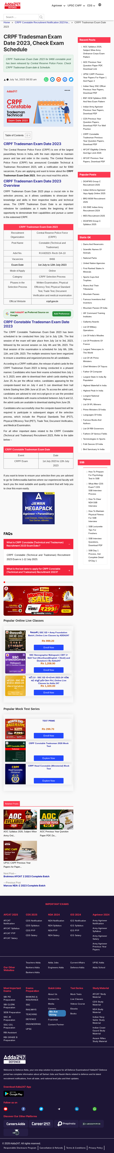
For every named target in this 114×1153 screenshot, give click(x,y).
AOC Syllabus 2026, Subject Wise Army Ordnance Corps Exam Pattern (94, 51)
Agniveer (57, 5)
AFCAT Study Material (99, 995)
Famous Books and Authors (92, 422)
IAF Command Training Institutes (94, 315)
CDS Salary (31, 935)
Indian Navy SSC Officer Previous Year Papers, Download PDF (94, 89)
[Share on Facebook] (65, 79)
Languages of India (92, 415)
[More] (100, 5)
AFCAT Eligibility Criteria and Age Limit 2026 (94, 151)
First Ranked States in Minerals (93, 270)
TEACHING (31, 1014)
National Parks (90, 258)
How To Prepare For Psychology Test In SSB (96, 475)
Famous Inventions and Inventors (94, 301)
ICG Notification (78, 920)
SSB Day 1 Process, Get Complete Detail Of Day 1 (95, 555)
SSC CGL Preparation (9, 1026)
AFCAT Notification (9, 922)
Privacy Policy (96, 1148)
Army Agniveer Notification (100, 922)
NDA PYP (52, 930)
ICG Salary (75, 935)
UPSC (29, 1029)
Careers (53, 1011)
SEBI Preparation (12, 1012)
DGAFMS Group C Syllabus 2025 (92, 223)
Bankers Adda (33, 967)
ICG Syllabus (76, 925)
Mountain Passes (91, 294)
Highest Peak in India (93, 390)
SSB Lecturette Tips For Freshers (95, 529)
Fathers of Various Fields (95, 434)
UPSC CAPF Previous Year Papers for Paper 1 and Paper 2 (95, 77)
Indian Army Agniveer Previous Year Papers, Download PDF (93, 110)
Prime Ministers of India (94, 409)
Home (7, 22)
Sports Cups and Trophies (91, 279)
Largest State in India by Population (94, 378)
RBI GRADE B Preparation (11, 1038)
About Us (52, 994)
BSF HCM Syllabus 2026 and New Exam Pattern (94, 100)
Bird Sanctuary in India (93, 449)
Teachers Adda (33, 962)
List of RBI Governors (93, 428)
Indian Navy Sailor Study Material (99, 1020)
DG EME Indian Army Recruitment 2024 (93, 209)
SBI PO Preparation (9, 998)
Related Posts (11, 803)
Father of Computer (92, 371)
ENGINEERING (33, 1024)
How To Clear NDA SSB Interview (94, 502)
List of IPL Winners (92, 404)
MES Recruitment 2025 (94, 216)
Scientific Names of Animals (92, 251)
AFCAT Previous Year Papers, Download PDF (94, 160)
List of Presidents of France (93, 342)
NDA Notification (56, 920)
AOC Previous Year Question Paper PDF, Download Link (93, 65)
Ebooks (74, 1008)
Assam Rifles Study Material (100, 1039)
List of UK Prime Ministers (91, 359)
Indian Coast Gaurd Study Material (99, 1030)
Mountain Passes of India (95, 308)
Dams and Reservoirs (93, 244)
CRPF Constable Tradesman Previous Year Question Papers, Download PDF (93, 139)
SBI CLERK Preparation (9, 1006)
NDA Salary (53, 935)
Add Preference (61, 314)
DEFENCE (31, 1019)
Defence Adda (77, 967)
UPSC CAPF (75, 5)
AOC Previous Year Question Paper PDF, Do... (54, 833)
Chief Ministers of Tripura (95, 366)
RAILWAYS (31, 1009)
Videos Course (77, 1004)
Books (73, 1013)
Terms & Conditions (76, 1148)
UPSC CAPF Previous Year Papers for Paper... (17, 865)
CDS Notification (34, 920)
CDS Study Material (98, 1003)
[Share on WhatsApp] (46, 79)
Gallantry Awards (91, 322)
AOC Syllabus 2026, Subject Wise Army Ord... (20, 833)
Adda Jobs (53, 962)
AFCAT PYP (9, 933)
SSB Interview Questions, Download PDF (95, 541)
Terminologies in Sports (94, 439)
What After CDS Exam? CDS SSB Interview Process (95, 488)
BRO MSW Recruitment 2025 (94, 200)
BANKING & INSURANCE (32, 998)
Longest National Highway (91, 397)
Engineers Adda (56, 967)
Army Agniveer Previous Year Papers (100, 946)
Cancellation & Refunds (51, 1148)
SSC (28, 1004)
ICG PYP (74, 930)
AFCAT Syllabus (12, 928)
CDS (89, 5)
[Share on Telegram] (52, 79)
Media (51, 1004)
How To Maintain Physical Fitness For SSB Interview (96, 516)
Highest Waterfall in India (95, 385)
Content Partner (56, 1024)
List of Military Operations (89, 328)
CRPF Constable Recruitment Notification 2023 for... (42, 22)
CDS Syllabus (32, 925)
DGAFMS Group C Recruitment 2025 (92, 183)
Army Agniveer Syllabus (100, 929)
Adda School (99, 967)
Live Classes (76, 999)
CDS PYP (30, 930)
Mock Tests (75, 994)
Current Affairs (77, 962)
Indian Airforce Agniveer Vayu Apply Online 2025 (94, 192)
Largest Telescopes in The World (93, 351)
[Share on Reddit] (58, 79)
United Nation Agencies (94, 263)
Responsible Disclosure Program (20, 1148)
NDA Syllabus (54, 925)
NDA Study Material (98, 1010)
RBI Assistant (10, 1032)
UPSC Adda (98, 962)
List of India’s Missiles (93, 335)
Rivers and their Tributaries (91, 287)
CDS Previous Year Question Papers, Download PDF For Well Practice (94, 124)
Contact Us (53, 999)
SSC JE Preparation (9, 1018)
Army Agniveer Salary (100, 937)
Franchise (53, 1019)
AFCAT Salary (11, 938)
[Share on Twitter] (71, 79)
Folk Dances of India (93, 444)
